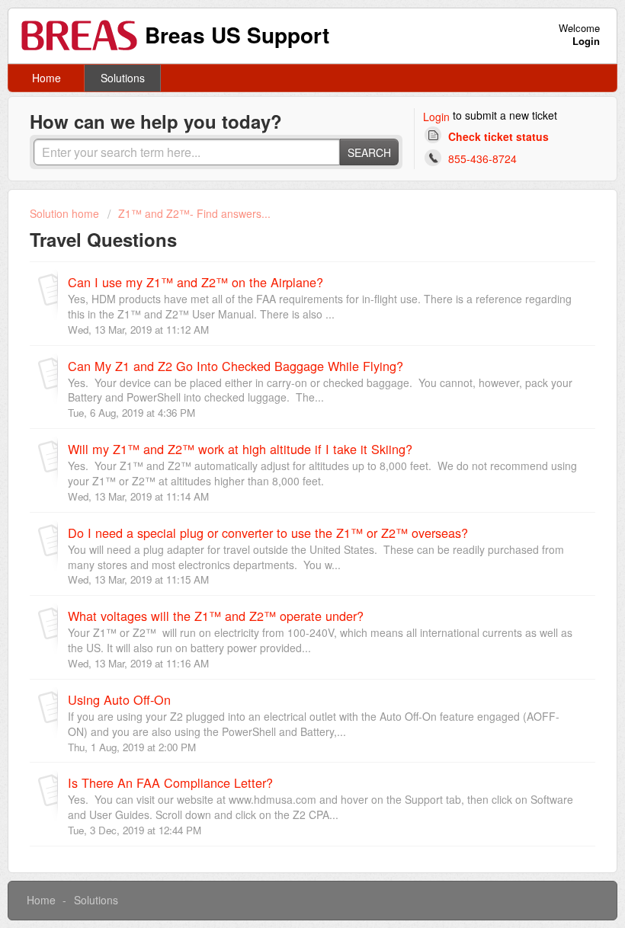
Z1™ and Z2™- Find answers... (194, 213)
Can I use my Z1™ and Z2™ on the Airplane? (195, 282)
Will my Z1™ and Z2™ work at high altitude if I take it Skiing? (240, 449)
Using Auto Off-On (119, 699)
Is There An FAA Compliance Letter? (170, 782)
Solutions (123, 77)
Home (46, 77)
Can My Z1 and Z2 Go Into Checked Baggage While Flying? (235, 366)
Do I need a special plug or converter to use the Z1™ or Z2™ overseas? (268, 532)
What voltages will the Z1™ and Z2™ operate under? (216, 615)
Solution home (66, 213)
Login (436, 116)
